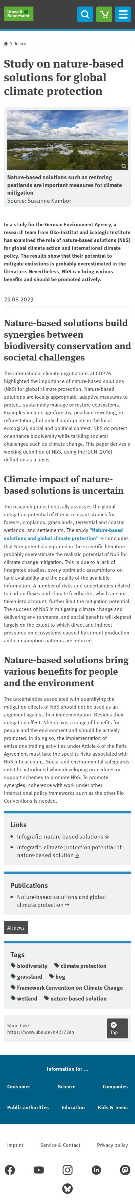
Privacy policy (112, 1144)
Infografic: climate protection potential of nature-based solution (69, 850)
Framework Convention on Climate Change (70, 987)
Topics (20, 43)
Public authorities (28, 1107)
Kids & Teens (113, 1107)
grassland (29, 976)
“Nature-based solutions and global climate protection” (63, 534)
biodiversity (32, 965)
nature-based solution (78, 998)
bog (60, 976)
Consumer (18, 1086)
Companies (115, 1086)
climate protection (83, 965)
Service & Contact (60, 1144)
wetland (27, 998)
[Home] (18, 14)
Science (66, 1086)
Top (114, 1032)
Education (73, 1107)
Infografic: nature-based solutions (60, 836)
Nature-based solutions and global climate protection (61, 900)
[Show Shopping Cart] (104, 14)
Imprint (15, 1144)
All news (16, 927)
